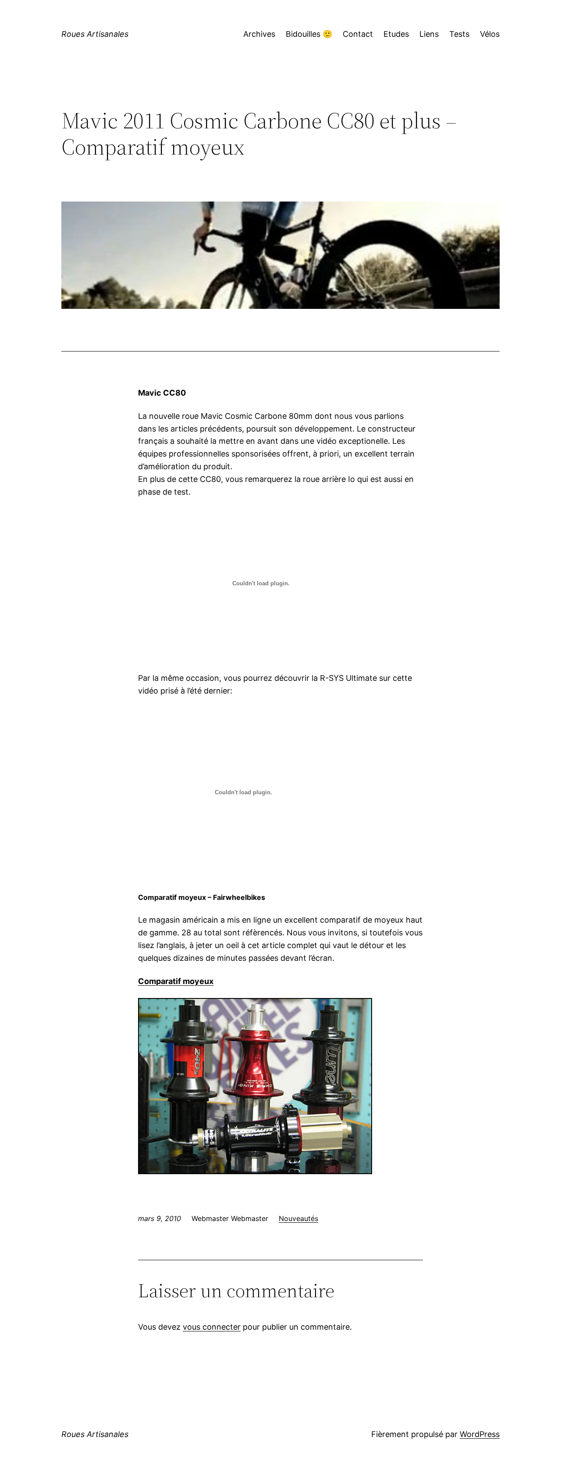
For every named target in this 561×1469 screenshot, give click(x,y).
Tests (459, 34)
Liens (429, 34)
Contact (358, 34)
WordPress (480, 1434)
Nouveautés (298, 1218)
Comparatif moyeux (175, 981)
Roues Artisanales (94, 34)
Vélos (490, 34)
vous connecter (212, 1326)
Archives (259, 34)
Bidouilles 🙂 (309, 34)
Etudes (396, 34)
